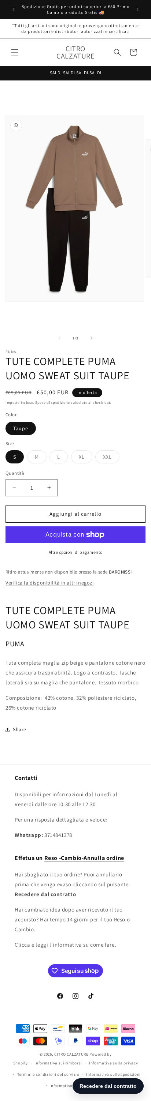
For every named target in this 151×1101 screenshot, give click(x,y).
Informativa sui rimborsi (58, 1063)
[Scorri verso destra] (92, 338)
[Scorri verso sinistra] (59, 338)
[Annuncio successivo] (137, 9)
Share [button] (19, 729)
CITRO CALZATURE (71, 1054)
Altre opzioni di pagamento (76, 552)
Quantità (14, 473)
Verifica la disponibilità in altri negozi (49, 582)
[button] (15, 52)
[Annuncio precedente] (13, 9)
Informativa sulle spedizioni (113, 1074)
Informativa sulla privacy (113, 1063)
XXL (111, 458)
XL (85, 458)
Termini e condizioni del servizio (48, 1074)
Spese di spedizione (52, 402)
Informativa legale (67, 1085)
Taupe (20, 428)
